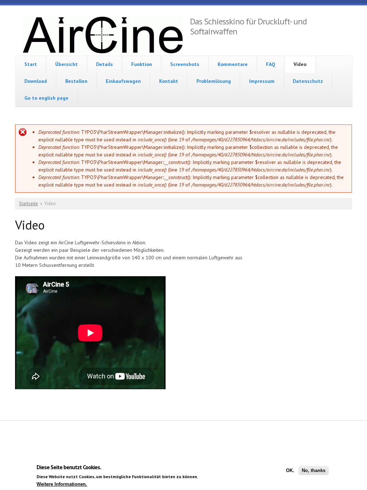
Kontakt (168, 81)
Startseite (28, 204)
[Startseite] (102, 36)
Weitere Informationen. (62, 484)
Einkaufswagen (123, 81)
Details (104, 64)
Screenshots (184, 64)
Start (30, 64)
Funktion (141, 64)
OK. (290, 470)
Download (35, 81)
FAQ (270, 64)
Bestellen (76, 81)
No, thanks (313, 470)
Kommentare (233, 64)
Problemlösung (213, 81)
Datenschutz (308, 81)
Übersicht (66, 64)
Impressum (262, 81)
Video (300, 64)
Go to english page (46, 98)
